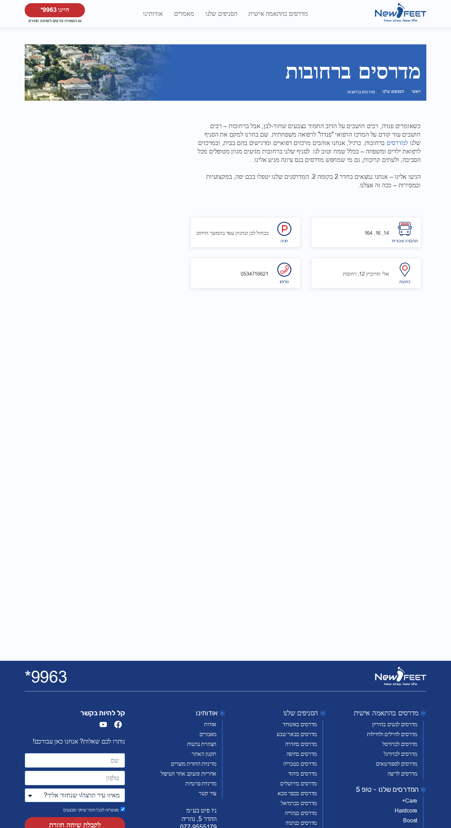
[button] (278, 13)
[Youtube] (103, 724)
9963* (46, 677)
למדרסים (397, 143)
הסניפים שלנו (393, 92)
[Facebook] (118, 724)
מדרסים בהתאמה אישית (386, 713)
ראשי (416, 92)
